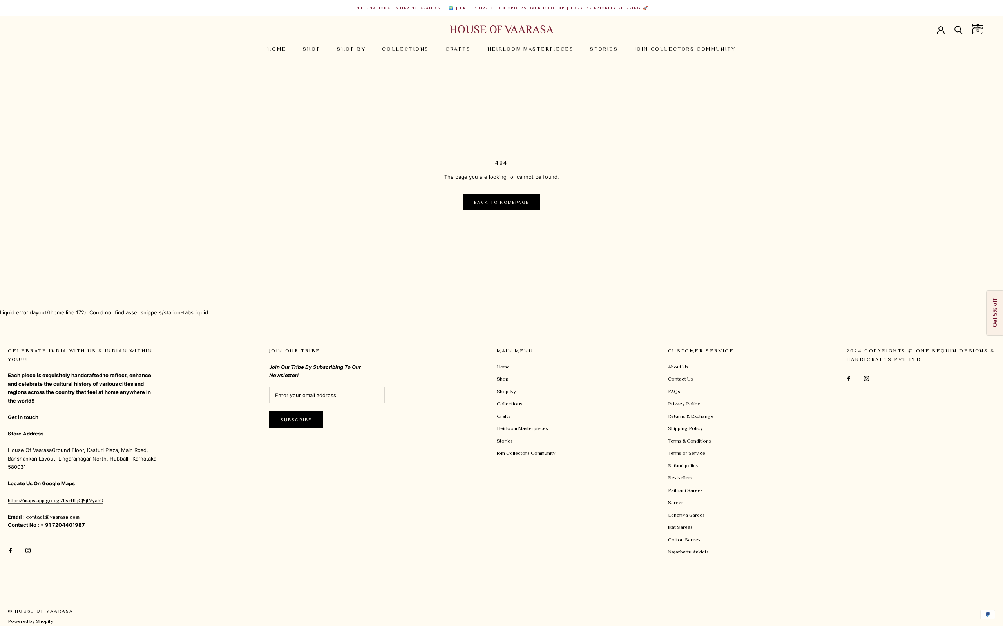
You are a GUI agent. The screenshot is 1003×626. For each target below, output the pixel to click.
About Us (678, 367)
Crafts (458, 49)
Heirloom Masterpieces (530, 49)
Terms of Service (686, 453)
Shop (311, 49)
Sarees (676, 502)
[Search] (958, 29)
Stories (604, 49)
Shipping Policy (685, 428)
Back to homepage (501, 202)
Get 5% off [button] (994, 313)
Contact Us (680, 379)
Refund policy (683, 465)
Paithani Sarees (685, 490)
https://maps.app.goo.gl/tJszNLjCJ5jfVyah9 (55, 500)
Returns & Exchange (690, 416)
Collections (405, 49)
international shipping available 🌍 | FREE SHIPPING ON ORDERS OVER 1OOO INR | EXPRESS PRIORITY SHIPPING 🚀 (501, 8)
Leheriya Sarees (686, 515)
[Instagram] (28, 550)
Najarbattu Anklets (688, 552)
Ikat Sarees (680, 527)
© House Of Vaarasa (40, 611)
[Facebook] (10, 550)
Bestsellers (680, 478)
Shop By (351, 49)
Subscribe (296, 420)
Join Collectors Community (685, 49)
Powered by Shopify (30, 621)
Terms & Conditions (689, 441)
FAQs (674, 391)
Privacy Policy (684, 403)
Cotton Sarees (684, 540)
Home (276, 49)
